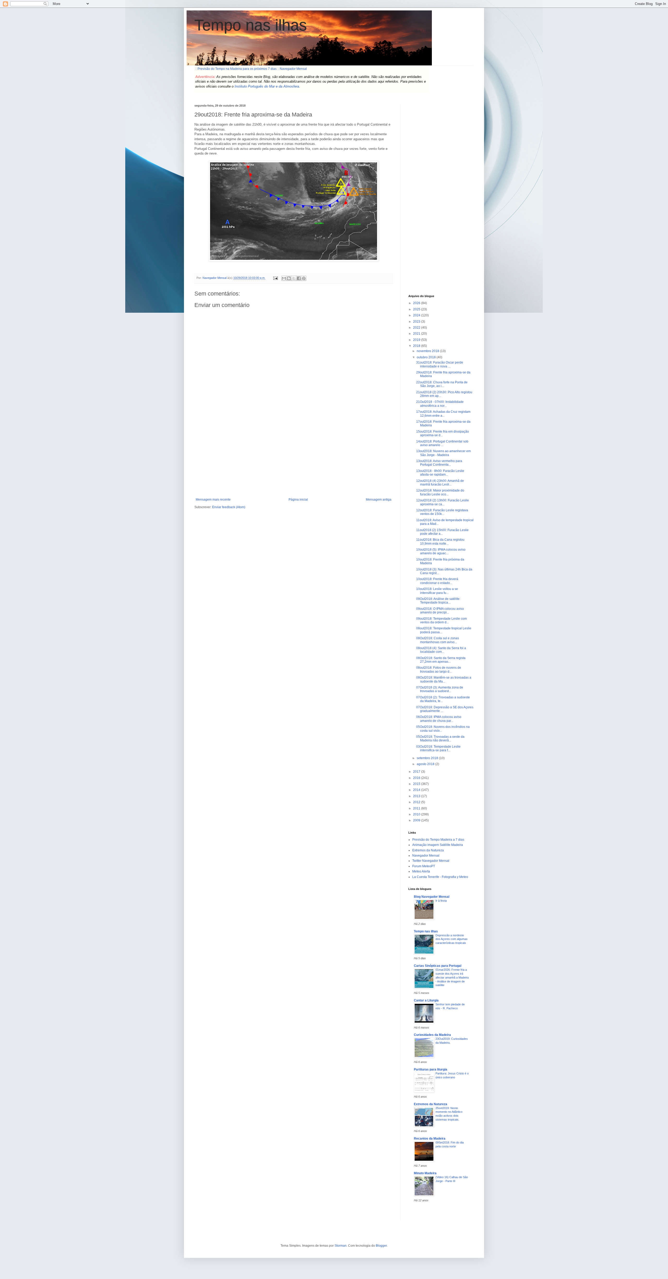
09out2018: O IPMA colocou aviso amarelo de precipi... (440, 610)
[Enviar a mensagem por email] (284, 278)
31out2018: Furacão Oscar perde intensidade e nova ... (439, 364)
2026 (417, 303)
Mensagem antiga (378, 499)
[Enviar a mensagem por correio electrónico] (275, 277)
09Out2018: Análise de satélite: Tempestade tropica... (438, 600)
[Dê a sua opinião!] (288, 278)
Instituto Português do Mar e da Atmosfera (267, 86)
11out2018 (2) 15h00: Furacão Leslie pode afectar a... (442, 532)
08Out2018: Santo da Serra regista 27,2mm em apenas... (441, 659)
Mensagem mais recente (213, 499)
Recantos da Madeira (429, 1138)
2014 (417, 790)
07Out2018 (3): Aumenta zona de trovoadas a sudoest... (439, 689)
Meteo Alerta (421, 871)
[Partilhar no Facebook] (298, 278)
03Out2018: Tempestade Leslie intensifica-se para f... (438, 748)
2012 (417, 802)
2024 (417, 315)
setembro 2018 (428, 758)
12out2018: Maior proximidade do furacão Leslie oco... (440, 492)
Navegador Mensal (425, 855)
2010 (417, 814)
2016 (417, 778)
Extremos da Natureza (428, 850)
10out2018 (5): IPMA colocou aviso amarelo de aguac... (441, 551)
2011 (417, 808)
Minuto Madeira (425, 1173)
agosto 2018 (426, 764)
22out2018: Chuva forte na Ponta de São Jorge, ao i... (442, 384)
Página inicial (298, 499)
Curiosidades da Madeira (432, 1035)
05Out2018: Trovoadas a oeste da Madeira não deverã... (440, 738)
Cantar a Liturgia (426, 1000)
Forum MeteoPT (423, 866)
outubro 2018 (427, 357)
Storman (341, 1245)
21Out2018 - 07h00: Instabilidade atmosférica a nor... (440, 403)
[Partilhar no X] (293, 278)
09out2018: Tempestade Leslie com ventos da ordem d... (441, 620)
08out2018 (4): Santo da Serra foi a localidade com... (441, 650)
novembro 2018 (428, 351)
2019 (417, 340)
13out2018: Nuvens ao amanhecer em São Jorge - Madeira (443, 453)
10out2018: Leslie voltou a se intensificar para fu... (437, 590)
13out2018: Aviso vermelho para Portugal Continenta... (439, 462)
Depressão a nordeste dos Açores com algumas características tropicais (452, 939)
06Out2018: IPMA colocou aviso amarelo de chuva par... (438, 718)
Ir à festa (441, 900)
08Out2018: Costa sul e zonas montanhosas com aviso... (437, 640)
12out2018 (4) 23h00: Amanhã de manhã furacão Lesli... (440, 482)
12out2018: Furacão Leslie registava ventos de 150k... (442, 512)
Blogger (381, 1245)
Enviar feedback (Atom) (228, 507)
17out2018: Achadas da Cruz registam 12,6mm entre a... (443, 413)
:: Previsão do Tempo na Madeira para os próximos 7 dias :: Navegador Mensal (251, 69)
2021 (417, 333)
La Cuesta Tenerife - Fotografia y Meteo (440, 877)
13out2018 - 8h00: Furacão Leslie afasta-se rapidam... (440, 472)
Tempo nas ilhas (250, 25)
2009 (417, 820)
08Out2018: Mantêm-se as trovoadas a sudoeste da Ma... (443, 679)
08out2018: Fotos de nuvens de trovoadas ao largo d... (438, 669)
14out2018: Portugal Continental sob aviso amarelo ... (442, 443)
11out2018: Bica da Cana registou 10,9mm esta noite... (440, 541)
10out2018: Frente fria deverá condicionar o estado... (437, 581)
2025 (417, 309)
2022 (417, 327)
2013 (417, 796)
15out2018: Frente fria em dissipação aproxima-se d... (442, 433)
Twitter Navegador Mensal (430, 861)
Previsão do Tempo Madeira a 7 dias (438, 839)
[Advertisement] (293, 458)
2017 (417, 771)
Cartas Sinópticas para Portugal (437, 966)
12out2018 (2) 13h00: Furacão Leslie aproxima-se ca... (442, 502)
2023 (417, 321)
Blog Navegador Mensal (431, 897)
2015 (417, 784)
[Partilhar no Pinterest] (303, 278)
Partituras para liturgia (430, 1069)
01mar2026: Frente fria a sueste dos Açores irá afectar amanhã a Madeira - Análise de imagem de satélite (452, 977)
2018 (417, 346)
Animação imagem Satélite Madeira (437, 845)
